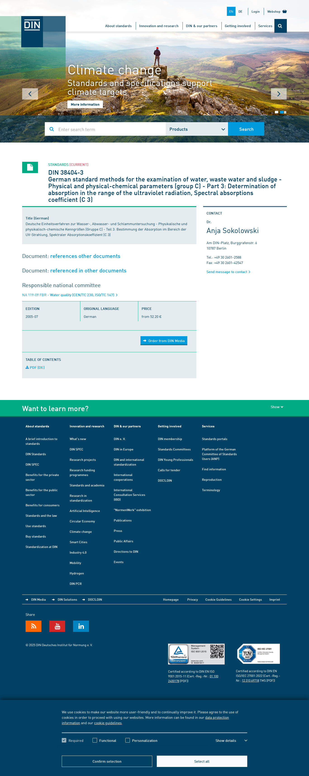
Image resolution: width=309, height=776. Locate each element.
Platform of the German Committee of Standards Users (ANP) (219, 454)
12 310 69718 (250, 680)
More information (85, 104)
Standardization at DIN (41, 547)
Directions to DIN (126, 551)
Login (256, 11)
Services (265, 26)
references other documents (85, 256)
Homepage (171, 599)
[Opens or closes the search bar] (280, 26)
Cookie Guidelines (218, 599)
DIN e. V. (120, 439)
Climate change (81, 531)
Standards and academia (87, 485)
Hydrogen (77, 573)
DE (240, 11)
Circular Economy (82, 521)
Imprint (274, 599)
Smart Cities (78, 542)
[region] (154, 730)
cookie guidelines (108, 722)
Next (279, 94)
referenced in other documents (88, 270)
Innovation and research (158, 26)
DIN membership (170, 439)
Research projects (83, 459)
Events (119, 562)
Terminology (211, 490)
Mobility (75, 563)
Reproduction (212, 479)
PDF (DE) (37, 367)
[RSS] (33, 626)
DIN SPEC (32, 464)
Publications (123, 520)
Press (118, 530)
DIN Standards (36, 454)
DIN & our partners (201, 26)
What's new (78, 439)
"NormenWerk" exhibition (132, 510)
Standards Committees (174, 449)
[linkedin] (81, 626)
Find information (214, 469)
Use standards (36, 526)
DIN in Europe (123, 449)
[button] (231, 740)
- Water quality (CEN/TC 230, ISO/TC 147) (68, 295)
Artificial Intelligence (85, 511)
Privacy (192, 599)
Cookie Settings (250, 599)
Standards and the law (41, 515)
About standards (118, 26)
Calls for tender (169, 470)
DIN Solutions (67, 599)
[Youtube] (57, 626)
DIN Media (38, 599)
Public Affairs (123, 541)
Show (275, 407)
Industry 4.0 (78, 552)
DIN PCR (76, 583)
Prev (30, 94)
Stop (285, 112)
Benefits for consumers (42, 505)
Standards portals (214, 439)
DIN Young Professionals (175, 459)
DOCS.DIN (165, 480)
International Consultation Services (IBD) (129, 494)
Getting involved (238, 26)
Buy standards (36, 536)
